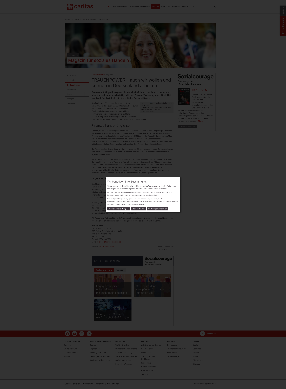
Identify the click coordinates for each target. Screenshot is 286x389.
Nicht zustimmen (138, 209)
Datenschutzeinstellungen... (119, 209)
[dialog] (143, 194)
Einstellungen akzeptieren (157, 209)
